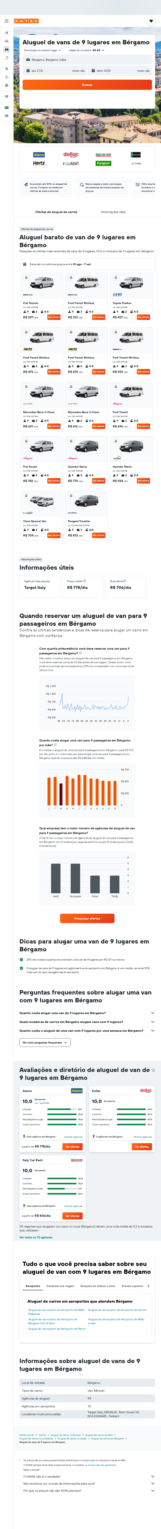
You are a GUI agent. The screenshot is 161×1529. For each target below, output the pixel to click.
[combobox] (43, 50)
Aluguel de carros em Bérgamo (107, 1438)
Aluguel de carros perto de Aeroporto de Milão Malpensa (56, 1312)
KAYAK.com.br (26, 1434)
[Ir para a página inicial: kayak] (26, 21)
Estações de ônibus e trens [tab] (97, 1286)
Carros (42, 1434)
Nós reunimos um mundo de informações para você (59, 1483)
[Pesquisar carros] (7, 49)
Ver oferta (54, 317)
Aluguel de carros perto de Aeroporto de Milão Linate (116, 1321)
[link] (87, 918)
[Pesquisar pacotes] (7, 58)
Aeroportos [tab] (33, 1286)
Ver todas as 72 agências (35, 1237)
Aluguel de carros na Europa (65, 1434)
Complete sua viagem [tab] (60, 1286)
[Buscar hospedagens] (7, 41)
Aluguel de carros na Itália (99, 1434)
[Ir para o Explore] (7, 69)
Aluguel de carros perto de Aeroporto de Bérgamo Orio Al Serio (52, 1321)
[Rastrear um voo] (7, 77)
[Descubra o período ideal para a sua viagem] (7, 85)
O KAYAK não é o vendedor (41, 1476)
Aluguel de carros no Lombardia (36, 1438)
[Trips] (7, 96)
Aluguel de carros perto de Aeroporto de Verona (117, 1310)
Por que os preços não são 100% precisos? (52, 1491)
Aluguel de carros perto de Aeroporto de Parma (56, 1328)
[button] (6, 21)
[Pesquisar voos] (7, 33)
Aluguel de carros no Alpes (72, 1438)
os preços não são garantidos (100, 1464)
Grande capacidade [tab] (134, 1286)
